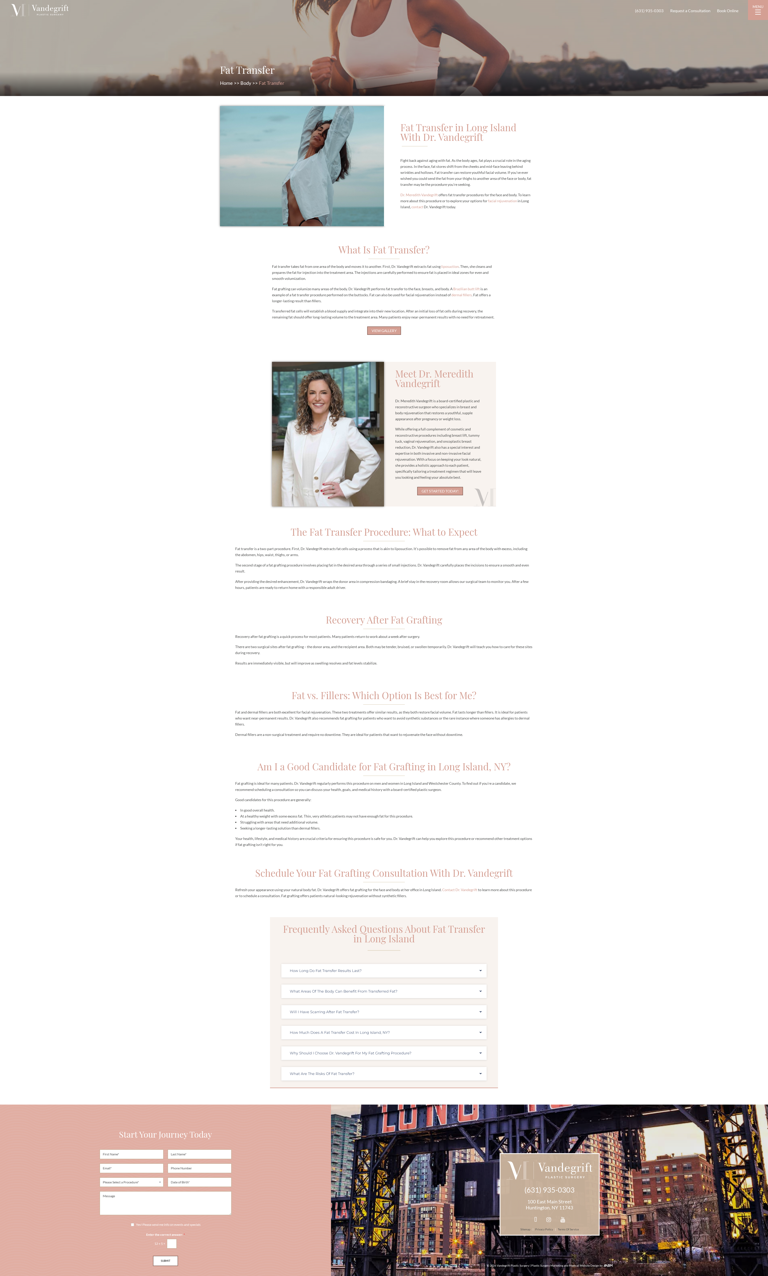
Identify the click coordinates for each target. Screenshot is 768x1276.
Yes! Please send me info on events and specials (168, 1225)
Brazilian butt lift (466, 289)
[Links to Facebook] (535, 1220)
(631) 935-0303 (649, 11)
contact (417, 207)
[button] (384, 971)
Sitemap (525, 1229)
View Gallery (384, 330)
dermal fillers (461, 295)
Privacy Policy (544, 1229)
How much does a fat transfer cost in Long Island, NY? (340, 1032)
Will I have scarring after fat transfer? (324, 1012)
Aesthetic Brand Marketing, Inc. (608, 1265)
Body (245, 83)
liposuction (450, 266)
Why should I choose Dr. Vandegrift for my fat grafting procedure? (350, 1053)
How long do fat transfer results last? (326, 971)
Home (226, 83)
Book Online (727, 11)
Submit (165, 1260)
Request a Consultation (690, 11)
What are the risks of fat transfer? (322, 1074)
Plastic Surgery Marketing (547, 1265)
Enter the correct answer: (165, 1234)
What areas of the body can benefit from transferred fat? (343, 991)
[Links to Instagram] (548, 1220)
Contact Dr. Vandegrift (459, 890)
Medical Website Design (584, 1265)
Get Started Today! (440, 491)
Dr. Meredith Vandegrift (419, 195)
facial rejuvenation (502, 201)
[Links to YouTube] (562, 1220)
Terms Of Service (568, 1229)
